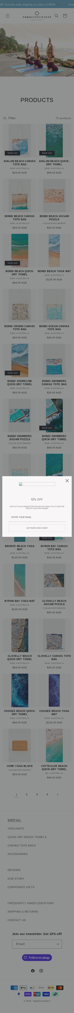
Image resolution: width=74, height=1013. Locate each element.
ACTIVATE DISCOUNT (37, 527)
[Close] (67, 480)
